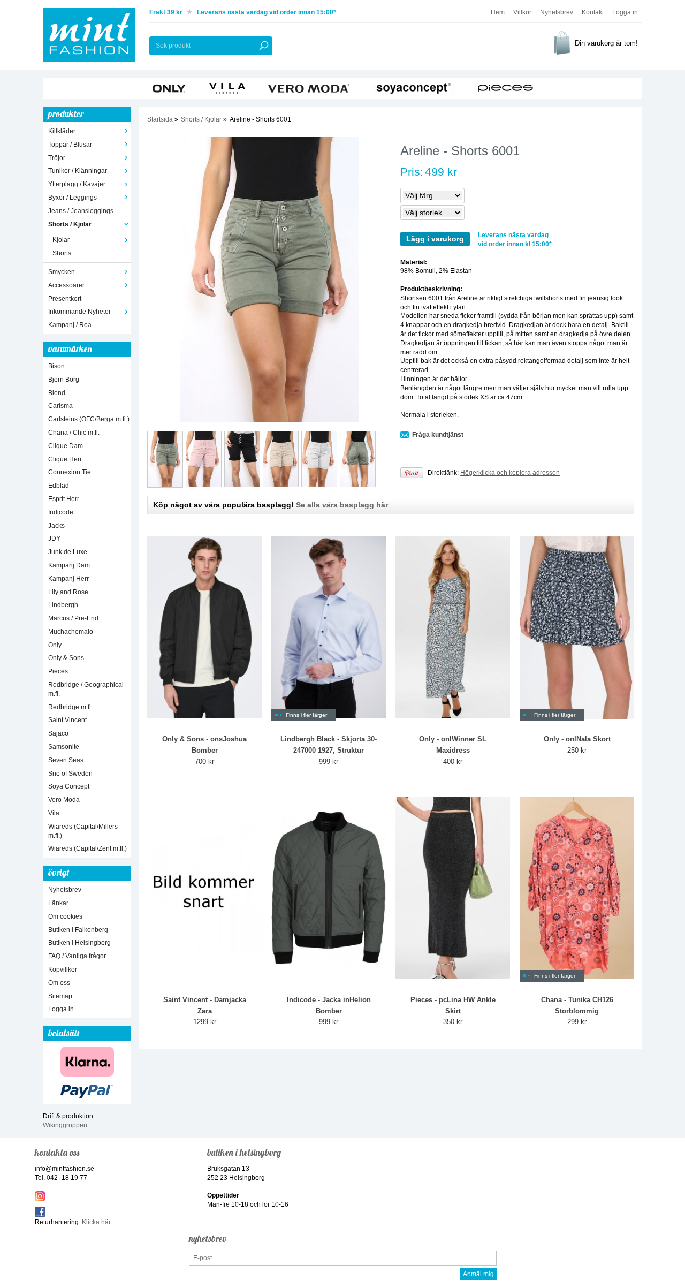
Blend (56, 393)
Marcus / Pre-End (73, 618)
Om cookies (65, 916)
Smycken (61, 272)
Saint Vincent (67, 720)
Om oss (59, 983)
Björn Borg (63, 379)
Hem (498, 12)
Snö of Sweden (70, 773)
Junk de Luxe (67, 552)
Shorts (61, 253)
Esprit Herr (63, 499)
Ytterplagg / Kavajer (76, 184)
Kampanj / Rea (70, 325)
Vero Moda (64, 800)
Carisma (60, 406)
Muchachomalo (70, 631)
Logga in (625, 12)
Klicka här (96, 1222)
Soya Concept (68, 786)
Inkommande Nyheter (79, 311)
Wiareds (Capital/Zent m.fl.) (87, 848)
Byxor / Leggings (72, 197)
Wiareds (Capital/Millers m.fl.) (83, 831)
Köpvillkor (62, 969)
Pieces (58, 671)
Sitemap (60, 996)
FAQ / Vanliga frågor (77, 956)
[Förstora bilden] (269, 279)
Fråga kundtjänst (437, 434)
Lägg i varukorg (435, 238)
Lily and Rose (68, 592)
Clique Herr (65, 459)
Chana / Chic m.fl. (74, 432)
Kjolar (61, 240)
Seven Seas (65, 760)
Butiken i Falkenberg (78, 930)
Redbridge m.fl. (70, 707)
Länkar (58, 903)
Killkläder (61, 131)
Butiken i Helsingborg (79, 942)
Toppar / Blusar (70, 144)
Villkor (522, 12)
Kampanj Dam (69, 565)
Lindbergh (63, 605)
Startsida (160, 119)
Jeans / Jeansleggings (80, 211)
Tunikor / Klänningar (77, 171)
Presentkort (64, 298)
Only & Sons (66, 658)
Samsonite (63, 747)
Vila (53, 813)
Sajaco (58, 733)
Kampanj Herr (68, 578)
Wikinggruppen (65, 1125)
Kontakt (593, 12)
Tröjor (56, 158)
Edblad (58, 485)
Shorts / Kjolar (70, 224)
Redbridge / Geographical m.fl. (86, 689)
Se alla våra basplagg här (342, 505)
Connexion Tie (69, 472)
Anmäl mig (478, 1274)
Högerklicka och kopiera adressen (510, 472)
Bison (56, 366)
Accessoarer (66, 285)
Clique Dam (65, 446)
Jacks (56, 525)
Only (55, 645)
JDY (54, 538)
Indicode (60, 512)
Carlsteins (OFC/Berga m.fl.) (89, 419)
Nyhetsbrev (556, 12)
